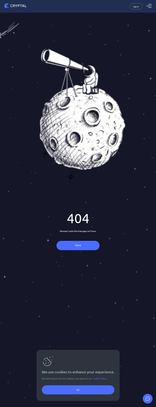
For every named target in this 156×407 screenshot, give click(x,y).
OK (78, 389)
